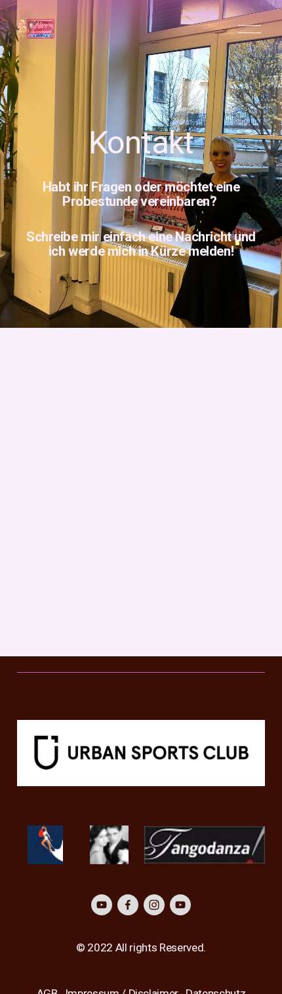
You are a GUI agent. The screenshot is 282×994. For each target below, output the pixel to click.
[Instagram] (154, 904)
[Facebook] (127, 904)
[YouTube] (101, 904)
